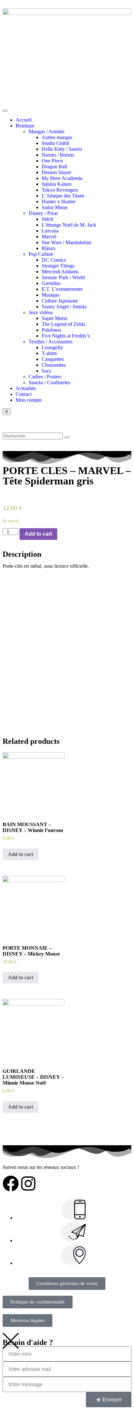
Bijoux (49, 248)
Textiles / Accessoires (51, 341)
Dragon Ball (54, 166)
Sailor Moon (54, 207)
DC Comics (54, 260)
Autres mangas (57, 137)
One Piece (52, 160)
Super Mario (54, 318)
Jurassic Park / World (63, 277)
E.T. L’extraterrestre (62, 289)
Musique (51, 295)
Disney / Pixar (43, 213)
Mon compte (29, 400)
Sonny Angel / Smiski (64, 306)
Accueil (24, 120)
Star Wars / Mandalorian (66, 242)
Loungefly (52, 347)
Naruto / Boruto (58, 155)
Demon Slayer (56, 172)
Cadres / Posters (45, 376)
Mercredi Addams (60, 271)
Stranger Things (58, 265)
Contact (24, 394)
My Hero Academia (62, 178)
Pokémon (51, 330)
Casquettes (53, 359)
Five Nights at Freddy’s (66, 336)
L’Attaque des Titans (63, 195)
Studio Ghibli (55, 143)
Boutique (25, 125)
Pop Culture (41, 254)
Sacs (46, 371)
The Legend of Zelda (63, 324)
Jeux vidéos (41, 312)
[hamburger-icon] (5, 111)
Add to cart (38, 534)
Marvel (49, 236)
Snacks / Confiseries (49, 382)
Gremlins (51, 283)
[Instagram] (28, 1183)
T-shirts (49, 353)
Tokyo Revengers (60, 190)
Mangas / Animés (46, 131)
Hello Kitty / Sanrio (62, 149)
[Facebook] (11, 1183)
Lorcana (50, 230)
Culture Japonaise (60, 300)
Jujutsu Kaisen (57, 184)
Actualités (26, 388)
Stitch (47, 219)
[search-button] (66, 437)
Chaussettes (54, 365)
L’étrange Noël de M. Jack (69, 225)
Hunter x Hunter (58, 201)
